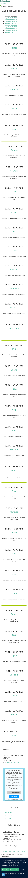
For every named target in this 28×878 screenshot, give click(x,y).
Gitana (14, 593)
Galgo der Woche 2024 (10, 19)
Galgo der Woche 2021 (10, 25)
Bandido (14, 269)
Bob (14, 430)
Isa (14, 231)
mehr (22, 869)
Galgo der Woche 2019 (10, 28)
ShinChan (14, 328)
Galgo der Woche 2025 (10, 18)
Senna (14, 614)
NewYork (14, 171)
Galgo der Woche (9, 815)
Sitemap (23, 851)
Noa (14, 553)
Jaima (14, 533)
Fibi (14, 349)
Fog (14, 410)
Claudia (14, 150)
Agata (14, 656)
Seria (14, 491)
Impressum (4, 851)
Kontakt (18, 851)
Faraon (14, 48)
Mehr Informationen (14, 792)
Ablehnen (5, 869)
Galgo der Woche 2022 (10, 23)
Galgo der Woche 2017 (10, 32)
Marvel (14, 714)
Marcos (14, 735)
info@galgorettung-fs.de (13, 762)
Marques (14, 512)
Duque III (14, 675)
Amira (14, 695)
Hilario (14, 212)
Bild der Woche (9, 818)
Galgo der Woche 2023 (10, 21)
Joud (14, 635)
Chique (14, 108)
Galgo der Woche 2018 (10, 30)
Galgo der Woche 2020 (10, 27)
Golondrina (14, 288)
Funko (14, 470)
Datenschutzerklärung (16, 875)
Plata (14, 129)
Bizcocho (14, 307)
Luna (14, 191)
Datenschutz (11, 851)
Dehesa (14, 89)
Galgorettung (5, 1)
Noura (14, 68)
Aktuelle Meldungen (10, 812)
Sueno (14, 370)
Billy (14, 574)
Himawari (14, 449)
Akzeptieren (14, 796)
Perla (14, 389)
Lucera (14, 250)
